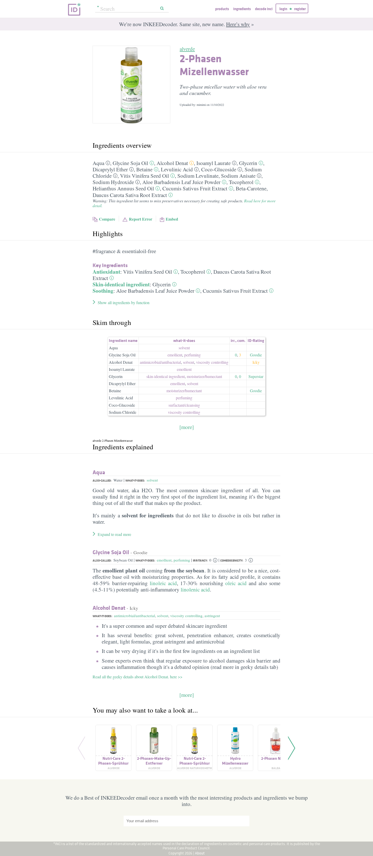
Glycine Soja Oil (130, 163)
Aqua (98, 163)
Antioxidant (106, 271)
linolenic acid (195, 589)
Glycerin (248, 163)
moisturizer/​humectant (204, 376)
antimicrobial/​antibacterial (160, 362)
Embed (172, 219)
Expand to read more (114, 534)
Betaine (144, 169)
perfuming (192, 354)
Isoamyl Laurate (213, 163)
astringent (212, 615)
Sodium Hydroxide (113, 182)
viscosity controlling (212, 362)
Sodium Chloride (122, 412)
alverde (187, 48)
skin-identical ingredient (165, 376)
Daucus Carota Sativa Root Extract (130, 195)
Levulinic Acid (177, 169)
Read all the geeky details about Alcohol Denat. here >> (137, 676)
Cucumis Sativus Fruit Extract (194, 188)
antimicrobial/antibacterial (134, 615)
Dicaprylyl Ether (110, 169)
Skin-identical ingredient (121, 284)
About (200, 853)
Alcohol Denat (172, 163)
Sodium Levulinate (197, 175)
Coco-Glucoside (218, 169)
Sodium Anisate (238, 175)
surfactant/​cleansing (184, 405)
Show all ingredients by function (123, 302)
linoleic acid (163, 583)
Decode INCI (264, 8)
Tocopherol (241, 182)
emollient (174, 354)
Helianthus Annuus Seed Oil (123, 188)
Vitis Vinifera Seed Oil (144, 175)
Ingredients (242, 8)
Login (283, 8)
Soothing (103, 290)
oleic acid (236, 583)
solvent (184, 347)
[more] (186, 427)
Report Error (140, 219)
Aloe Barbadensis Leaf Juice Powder (181, 182)
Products (222, 8)
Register (300, 8)
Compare (107, 219)
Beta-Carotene (251, 188)
